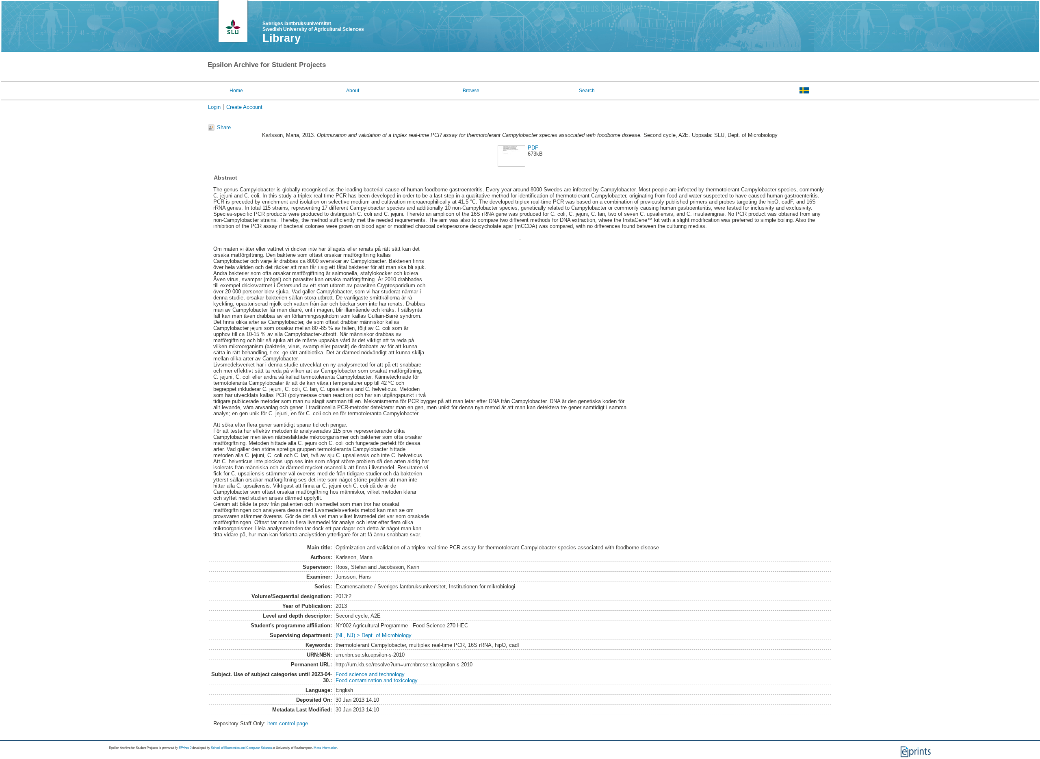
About (352, 90)
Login (214, 107)
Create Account (244, 107)
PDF (533, 148)
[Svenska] (804, 90)
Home (236, 90)
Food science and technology (370, 674)
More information (325, 748)
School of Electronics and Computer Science (241, 748)
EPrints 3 (185, 748)
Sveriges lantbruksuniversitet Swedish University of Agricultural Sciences (313, 26)
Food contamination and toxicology (377, 680)
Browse (471, 90)
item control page (287, 723)
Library (281, 38)
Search (587, 90)
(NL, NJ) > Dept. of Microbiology (374, 635)
